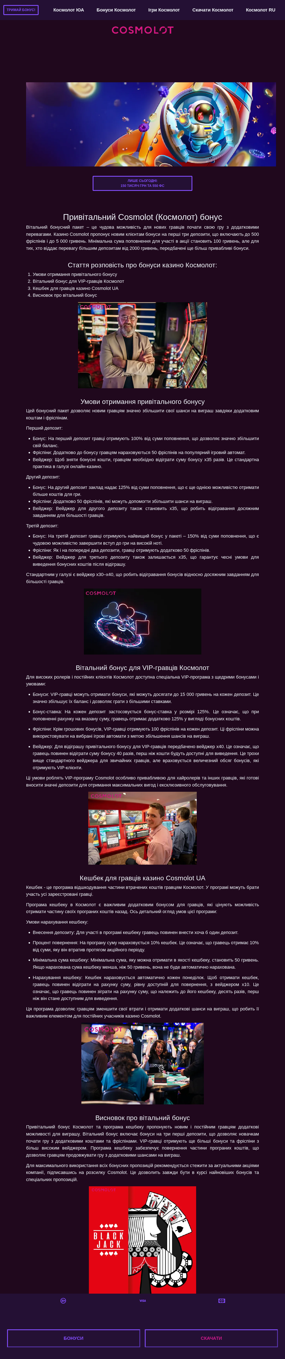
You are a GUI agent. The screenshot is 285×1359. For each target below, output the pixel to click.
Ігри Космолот (164, 10)
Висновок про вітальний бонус (65, 295)
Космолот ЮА (68, 10)
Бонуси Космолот (116, 10)
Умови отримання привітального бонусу (75, 274)
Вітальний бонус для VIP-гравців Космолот (78, 281)
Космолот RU (260, 10)
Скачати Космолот (212, 10)
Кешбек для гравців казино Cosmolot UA (76, 288)
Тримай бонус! (21, 10)
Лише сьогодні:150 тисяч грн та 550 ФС (142, 183)
